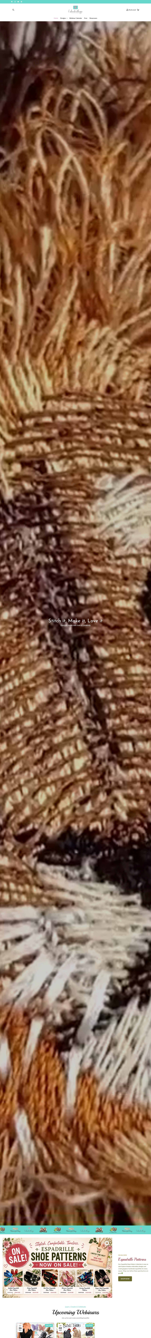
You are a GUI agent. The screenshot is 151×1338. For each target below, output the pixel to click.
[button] (13, 10)
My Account (132, 10)
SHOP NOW (125, 1279)
